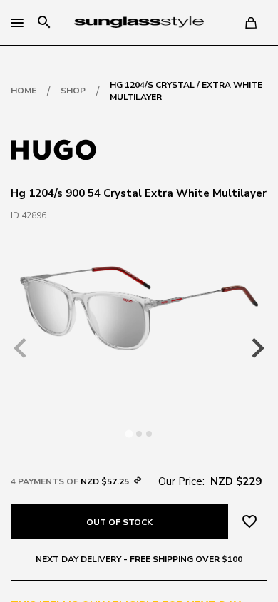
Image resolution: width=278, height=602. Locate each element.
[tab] (129, 433)
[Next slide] (256, 348)
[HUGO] (53, 148)
